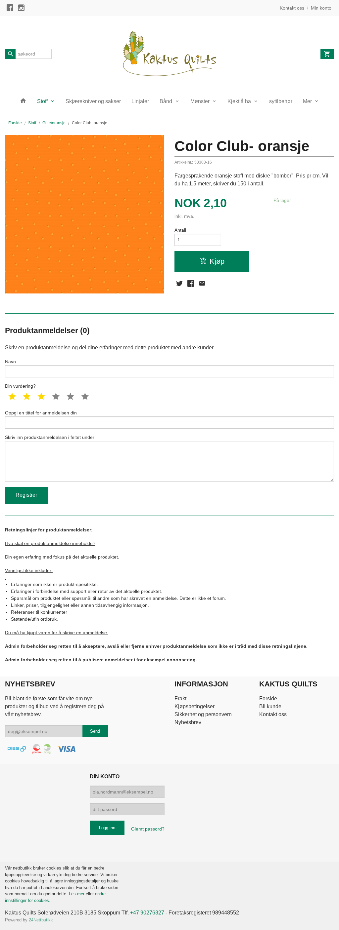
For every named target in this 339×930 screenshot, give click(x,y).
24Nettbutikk (41, 919)
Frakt (180, 698)
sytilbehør (280, 101)
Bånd (166, 101)
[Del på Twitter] (179, 284)
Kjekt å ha (239, 101)
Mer (307, 101)
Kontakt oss (273, 714)
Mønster (200, 101)
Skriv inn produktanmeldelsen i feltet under (49, 437)
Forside (15, 123)
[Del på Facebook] (191, 284)
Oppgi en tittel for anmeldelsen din (41, 412)
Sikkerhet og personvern (203, 714)
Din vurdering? (20, 386)
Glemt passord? (148, 829)
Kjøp (217, 261)
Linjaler (140, 101)
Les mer (77, 893)
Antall (180, 230)
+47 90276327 (147, 912)
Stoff (42, 101)
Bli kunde (270, 706)
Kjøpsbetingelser (194, 706)
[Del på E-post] (202, 284)
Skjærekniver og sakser (93, 101)
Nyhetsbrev (187, 722)
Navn (10, 361)
